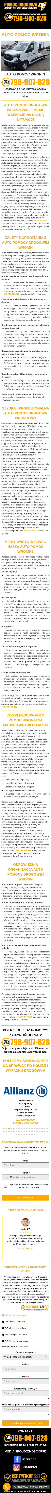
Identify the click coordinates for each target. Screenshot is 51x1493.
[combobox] (7, 1177)
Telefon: (26, 1173)
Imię (25, 1160)
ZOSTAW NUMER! (25, 1197)
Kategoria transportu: (25, 1352)
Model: (25, 1376)
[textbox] (22, 1357)
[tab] (14, 1315)
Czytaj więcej (25, 1248)
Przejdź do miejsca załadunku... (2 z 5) (25, 1423)
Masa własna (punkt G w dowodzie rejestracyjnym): (25, 1404)
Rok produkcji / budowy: (25, 1389)
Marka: (25, 1364)
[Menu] (25, 25)
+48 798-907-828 (11, 294)
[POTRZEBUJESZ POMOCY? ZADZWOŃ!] (7, 1487)
